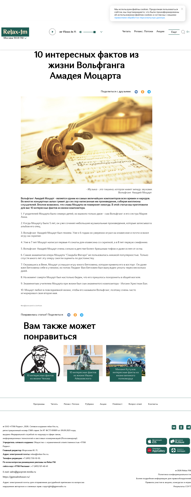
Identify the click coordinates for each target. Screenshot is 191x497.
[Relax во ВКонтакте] (173, 427)
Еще (174, 32)
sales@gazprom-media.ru (23, 472)
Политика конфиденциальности (174, 475)
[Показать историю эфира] (101, 31)
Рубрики (89, 404)
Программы (39, 404)
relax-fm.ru (52, 427)
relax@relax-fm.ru (39, 454)
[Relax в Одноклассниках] (181, 427)
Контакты (153, 404)
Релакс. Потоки (143, 31)
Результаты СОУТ (182, 487)
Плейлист (117, 404)
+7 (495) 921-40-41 (39, 466)
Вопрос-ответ (135, 404)
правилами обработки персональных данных (139, 17)
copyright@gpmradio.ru (54, 487)
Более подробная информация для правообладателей (163, 479)
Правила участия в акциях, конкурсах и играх (168, 483)
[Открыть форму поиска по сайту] (183, 32)
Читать (126, 31)
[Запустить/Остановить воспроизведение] (52, 31)
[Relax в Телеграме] (188, 427)
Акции (160, 31)
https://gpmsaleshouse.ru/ (16, 477)
